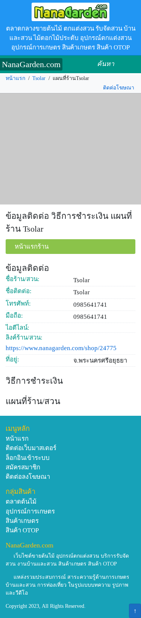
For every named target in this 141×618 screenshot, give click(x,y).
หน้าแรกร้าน (32, 246)
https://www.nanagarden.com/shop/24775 (61, 348)
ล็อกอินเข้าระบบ (28, 457)
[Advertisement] (70, 149)
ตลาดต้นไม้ (21, 501)
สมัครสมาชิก (23, 467)
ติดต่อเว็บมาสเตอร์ (31, 448)
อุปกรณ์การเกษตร (30, 511)
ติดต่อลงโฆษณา (28, 476)
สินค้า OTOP (22, 530)
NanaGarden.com (31, 64)
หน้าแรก (15, 78)
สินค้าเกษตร (22, 520)
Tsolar (38, 78)
